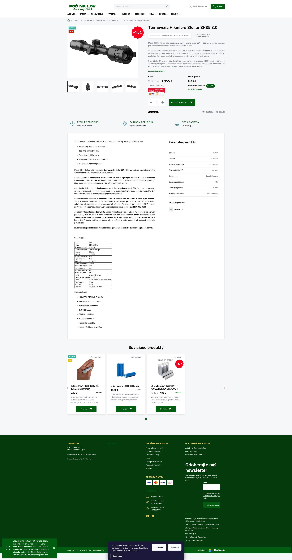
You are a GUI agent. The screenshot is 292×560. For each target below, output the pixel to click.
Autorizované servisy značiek (195, 448)
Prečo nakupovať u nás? (154, 448)
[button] (146, 418)
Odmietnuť (159, 547)
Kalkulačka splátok (159, 90)
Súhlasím (175, 547)
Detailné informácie (155, 71)
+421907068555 (157, 502)
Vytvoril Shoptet (201, 550)
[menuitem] (72, 14)
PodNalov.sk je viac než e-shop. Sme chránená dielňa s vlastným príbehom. (201, 520)
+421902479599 (157, 509)
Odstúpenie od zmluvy (154, 462)
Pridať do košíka (179, 102)
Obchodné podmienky (153, 451)
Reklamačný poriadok (153, 465)
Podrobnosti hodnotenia (181, 35)
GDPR (148, 458)
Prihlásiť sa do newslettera (214, 505)
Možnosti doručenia (195, 89)
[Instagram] (152, 515)
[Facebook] (147, 515)
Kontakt (149, 468)
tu (137, 550)
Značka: (202, 36)
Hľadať (167, 6)
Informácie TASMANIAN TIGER (196, 455)
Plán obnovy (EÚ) (191, 533)
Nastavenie (117, 556)
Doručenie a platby (152, 455)
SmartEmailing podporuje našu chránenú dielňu (202, 524)
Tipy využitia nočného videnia (195, 537)
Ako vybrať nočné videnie (194, 540)
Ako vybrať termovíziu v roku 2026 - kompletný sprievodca (201, 529)
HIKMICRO (178, 209)
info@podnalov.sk (157, 497)
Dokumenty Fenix (191, 451)
